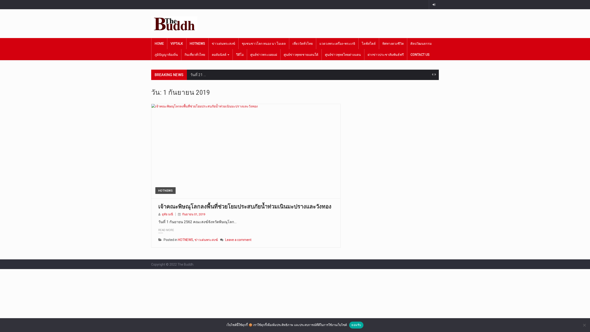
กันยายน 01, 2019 (193, 214)
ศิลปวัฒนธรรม (421, 43)
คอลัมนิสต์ (219, 54)
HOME (159, 43)
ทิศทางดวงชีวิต (393, 43)
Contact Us (420, 54)
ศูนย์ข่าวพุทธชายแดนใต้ (301, 54)
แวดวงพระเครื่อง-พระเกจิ (337, 43)
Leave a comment (238, 240)
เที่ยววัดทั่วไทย (302, 43)
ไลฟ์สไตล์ (369, 43)
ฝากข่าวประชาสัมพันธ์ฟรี (386, 54)
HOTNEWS (197, 43)
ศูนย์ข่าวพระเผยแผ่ (263, 54)
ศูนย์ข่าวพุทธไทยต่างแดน (343, 54)
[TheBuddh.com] (174, 23)
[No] (584, 325)
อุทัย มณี (167, 214)
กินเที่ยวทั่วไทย (195, 54)
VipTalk (177, 43)
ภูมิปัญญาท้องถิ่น (166, 54)
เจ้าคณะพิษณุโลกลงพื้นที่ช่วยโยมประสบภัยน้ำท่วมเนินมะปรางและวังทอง (244, 206)
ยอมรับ (356, 325)
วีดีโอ (240, 54)
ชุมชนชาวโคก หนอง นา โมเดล (264, 43)
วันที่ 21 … (198, 75)
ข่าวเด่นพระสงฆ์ (223, 43)
